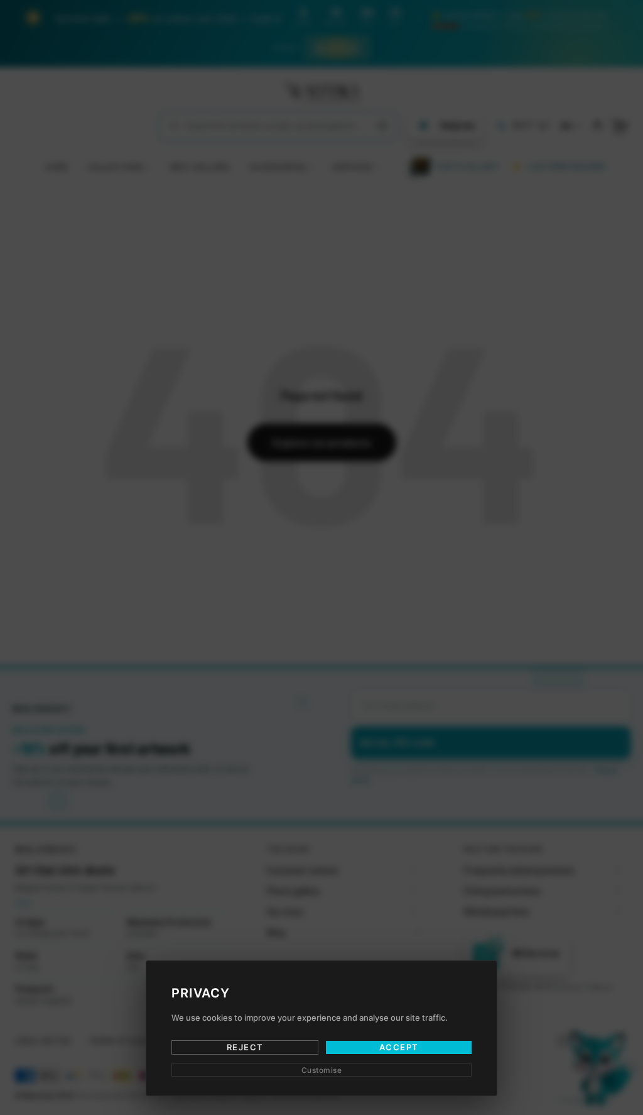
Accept (399, 1047)
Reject (245, 1047)
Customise (321, 1070)
